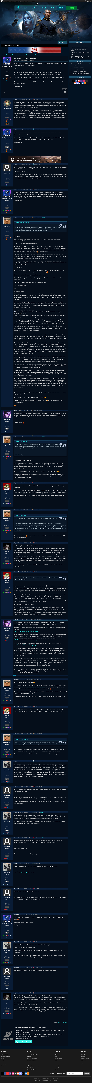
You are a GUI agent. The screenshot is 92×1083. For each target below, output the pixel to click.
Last (66, 97)
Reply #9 (16, 509)
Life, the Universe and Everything (24, 54)
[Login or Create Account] (85, 1)
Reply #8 (16, 483)
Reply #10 (16, 543)
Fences (2, 1060)
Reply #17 (16, 786)
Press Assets (57, 1064)
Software (7, 1)
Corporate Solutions (5, 1056)
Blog (28, 1)
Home (3, 54)
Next (63, 97)
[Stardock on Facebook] (76, 80)
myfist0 (7, 552)
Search (13, 45)
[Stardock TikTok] (80, 83)
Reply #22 (16, 914)
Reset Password (84, 1062)
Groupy (2, 1065)
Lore (33, 8)
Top (66, 99)
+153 (7, 117)
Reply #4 (16, 189)
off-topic (64, 89)
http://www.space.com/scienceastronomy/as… (26, 640)
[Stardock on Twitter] (73, 80)
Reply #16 (16, 761)
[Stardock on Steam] (86, 80)
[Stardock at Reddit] (75, 83)
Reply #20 (16, 863)
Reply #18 (16, 812)
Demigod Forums (38, 217)
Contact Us (57, 1067)
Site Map (55, 1080)
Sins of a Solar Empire (10, 54)
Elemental (29, 1056)
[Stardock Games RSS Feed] (85, 83)
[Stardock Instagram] (84, 80)
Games (12, 1)
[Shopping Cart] (88, 1)
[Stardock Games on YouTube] (78, 80)
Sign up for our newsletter (58, 1073)
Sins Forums (32, 60)
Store (72, 8)
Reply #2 (16, 129)
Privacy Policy (37, 1080)
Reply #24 (16, 967)
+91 (7, 501)
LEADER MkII (7, 795)
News (24, 1)
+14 (7, 779)
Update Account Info (85, 1064)
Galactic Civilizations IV (32, 1058)
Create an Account (85, 1058)
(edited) (43, 217)
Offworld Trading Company (33, 1065)
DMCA (51, 1080)
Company (57, 1051)
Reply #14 (16, 706)
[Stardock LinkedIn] (82, 83)
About (56, 1054)
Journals (43, 8)
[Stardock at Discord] (77, 83)
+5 (6, 804)
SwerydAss (7, 770)
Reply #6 (16, 410)
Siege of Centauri (30, 1067)
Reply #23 (16, 941)
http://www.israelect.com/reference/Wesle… (26, 631)
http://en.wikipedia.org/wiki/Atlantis (24, 872)
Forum (61, 8)
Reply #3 (16, 164)
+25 (7, 428)
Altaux (7, 492)
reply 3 (27, 222)
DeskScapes (3, 1062)
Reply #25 (16, 993)
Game (25, 8)
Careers (56, 1060)
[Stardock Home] (2, 1)
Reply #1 (16, 99)
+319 (7, 561)
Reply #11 (16, 571)
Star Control (29, 1062)
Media (53, 8)
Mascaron (7, 419)
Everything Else (36, 54)
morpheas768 (7, 226)
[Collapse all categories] (89, 63)
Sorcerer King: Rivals (31, 1069)
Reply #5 (16, 217)
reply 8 (25, 515)
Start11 (2, 1058)
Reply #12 (16, 619)
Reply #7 (16, 436)
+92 (7, 75)
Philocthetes (7, 108)
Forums (56, 1069)
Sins (17, 8)
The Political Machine (31, 1064)
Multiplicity (3, 1064)
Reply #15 (16, 733)
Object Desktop (4, 1054)
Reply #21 (16, 888)
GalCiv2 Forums (38, 99)
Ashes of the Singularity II (32, 1054)
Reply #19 (16, 837)
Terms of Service (45, 1080)
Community (18, 1)
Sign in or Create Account (23, 1042)
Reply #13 (16, 679)
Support (33, 1)
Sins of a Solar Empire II (32, 1060)
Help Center (83, 1054)
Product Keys (83, 1060)
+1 (6, 182)
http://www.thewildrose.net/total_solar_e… (25, 645)
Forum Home (7, 45)
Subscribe (87, 1073)
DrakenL (7, 173)
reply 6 (27, 441)
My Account (83, 1056)
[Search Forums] (90, 1)
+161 (7, 235)
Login (17, 45)
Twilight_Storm (7, 66)
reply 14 (26, 739)
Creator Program (58, 1065)
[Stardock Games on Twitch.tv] (81, 80)
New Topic (62, 43)
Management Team (59, 1058)
